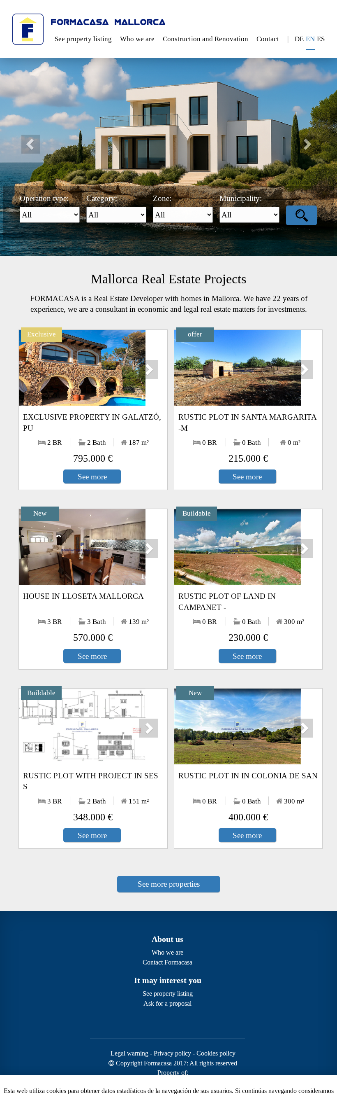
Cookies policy (215, 1053)
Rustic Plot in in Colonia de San (248, 775)
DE (299, 39)
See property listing (83, 39)
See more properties (169, 884)
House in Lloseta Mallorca (83, 596)
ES (321, 39)
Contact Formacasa (167, 962)
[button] (25, 138)
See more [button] (92, 476)
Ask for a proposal (167, 1003)
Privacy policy (172, 1053)
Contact (267, 39)
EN (310, 39)
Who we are (137, 39)
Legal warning (129, 1053)
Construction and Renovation (205, 39)
